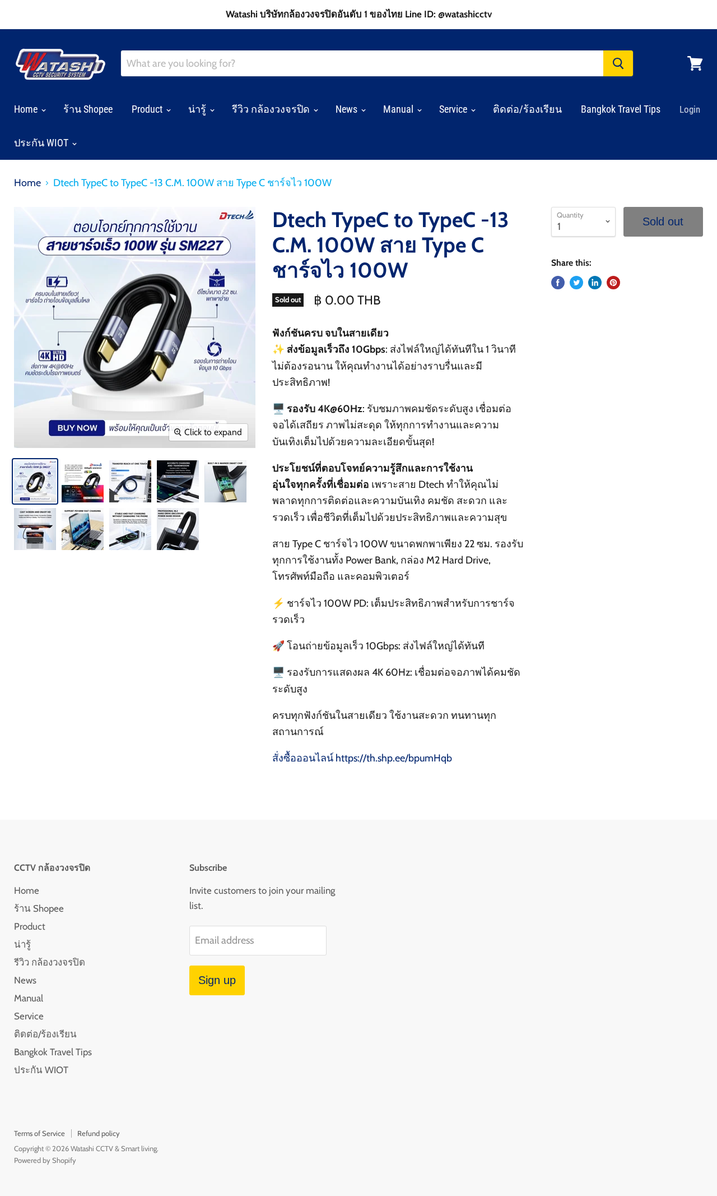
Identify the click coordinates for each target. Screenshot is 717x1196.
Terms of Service (39, 1133)
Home (27, 109)
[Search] (618, 63)
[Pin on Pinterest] (613, 282)
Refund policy (98, 1133)
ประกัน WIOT (42, 143)
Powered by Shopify (45, 1160)
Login (689, 109)
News (348, 109)
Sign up (217, 980)
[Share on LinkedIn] (595, 282)
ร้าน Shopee (88, 109)
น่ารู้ (198, 109)
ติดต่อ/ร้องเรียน (527, 109)
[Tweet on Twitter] (576, 282)
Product (148, 109)
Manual (399, 109)
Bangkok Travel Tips (620, 109)
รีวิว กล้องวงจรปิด (272, 109)
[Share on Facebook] (558, 282)
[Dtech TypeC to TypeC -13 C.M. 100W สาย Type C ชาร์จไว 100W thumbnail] (35, 481)
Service (454, 109)
